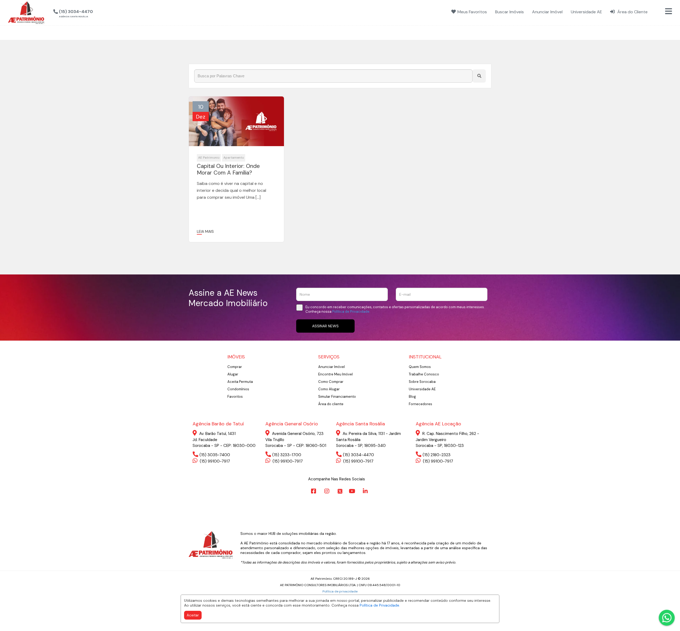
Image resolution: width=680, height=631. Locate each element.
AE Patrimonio (208, 157)
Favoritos (235, 396)
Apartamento (233, 157)
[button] (100, 12)
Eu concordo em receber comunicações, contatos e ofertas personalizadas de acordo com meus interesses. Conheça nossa (395, 309)
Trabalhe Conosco (424, 374)
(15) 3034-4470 (358, 455)
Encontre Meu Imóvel (335, 374)
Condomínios (238, 389)
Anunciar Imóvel (331, 367)
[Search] (479, 76)
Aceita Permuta (240, 381)
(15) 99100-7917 (214, 461)
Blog (412, 396)
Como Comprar (330, 381)
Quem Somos (420, 367)
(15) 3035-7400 (214, 455)
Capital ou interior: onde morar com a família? (228, 169)
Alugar (232, 374)
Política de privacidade (340, 591)
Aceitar (193, 615)
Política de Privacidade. (380, 605)
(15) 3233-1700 (286, 455)
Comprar (234, 367)
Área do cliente (330, 404)
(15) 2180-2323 (436, 455)
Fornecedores (420, 404)
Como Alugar (329, 389)
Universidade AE (422, 389)
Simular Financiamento (337, 396)
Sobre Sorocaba (422, 381)
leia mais (205, 231)
